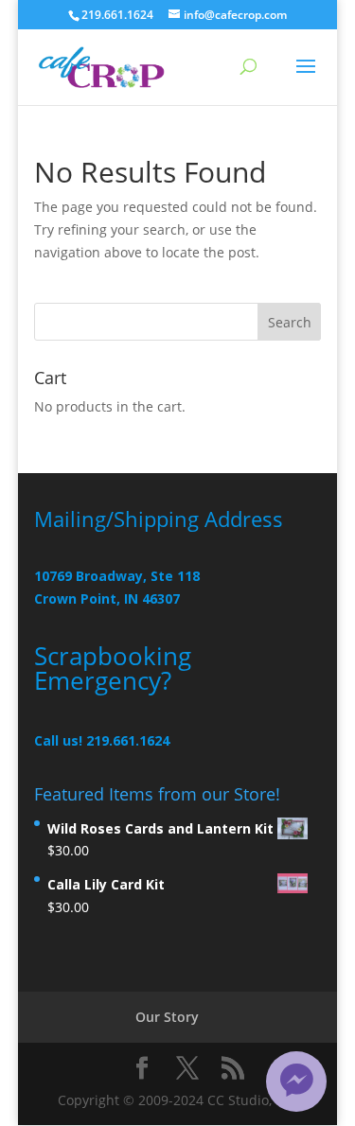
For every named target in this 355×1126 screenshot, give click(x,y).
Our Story (167, 1017)
